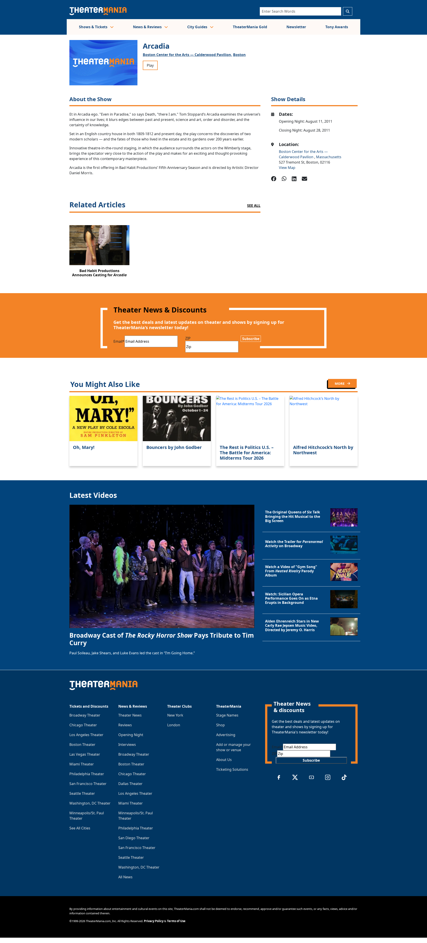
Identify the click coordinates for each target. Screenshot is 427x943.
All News (125, 877)
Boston (239, 54)
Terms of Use (176, 921)
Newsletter (296, 26)
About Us (224, 759)
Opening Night (130, 734)
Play (150, 65)
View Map (287, 167)
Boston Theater (82, 744)
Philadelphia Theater (86, 773)
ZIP (188, 338)
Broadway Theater (84, 715)
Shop (220, 725)
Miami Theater (81, 764)
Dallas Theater (130, 783)
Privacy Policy (153, 921)
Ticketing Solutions (232, 769)
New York (175, 715)
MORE (340, 383)
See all (253, 205)
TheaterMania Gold (250, 26)
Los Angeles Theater (86, 734)
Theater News (130, 715)
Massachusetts (328, 156)
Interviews (127, 744)
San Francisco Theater (88, 783)
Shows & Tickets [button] (93, 26)
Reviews (125, 725)
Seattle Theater (82, 793)
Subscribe (250, 338)
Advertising (225, 734)
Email (119, 341)
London (173, 725)
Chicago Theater (83, 725)
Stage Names (227, 715)
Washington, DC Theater (90, 803)
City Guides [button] (197, 26)
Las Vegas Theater (84, 754)
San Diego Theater (133, 837)
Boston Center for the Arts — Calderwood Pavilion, (187, 54)
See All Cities (79, 828)
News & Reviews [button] (148, 26)
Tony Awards (336, 26)
